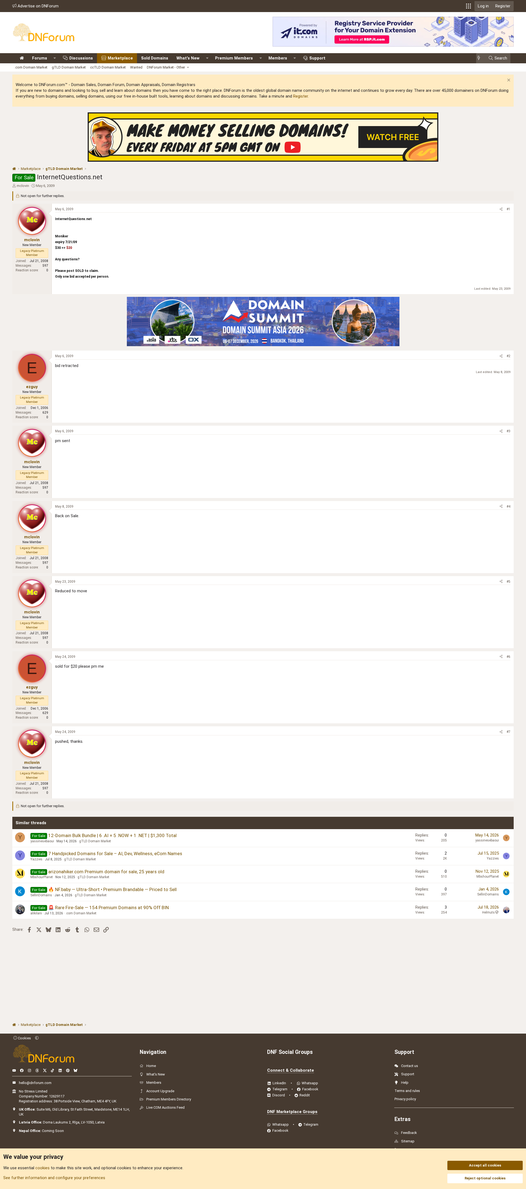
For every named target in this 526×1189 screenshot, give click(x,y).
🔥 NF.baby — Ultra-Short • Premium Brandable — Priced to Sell (112, 889)
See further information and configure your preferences (54, 1177)
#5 (508, 582)
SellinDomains (41, 895)
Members (277, 58)
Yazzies (36, 859)
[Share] (501, 209)
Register (300, 96)
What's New (187, 58)
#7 (508, 732)
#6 (508, 657)
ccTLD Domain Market (108, 67)
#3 (508, 431)
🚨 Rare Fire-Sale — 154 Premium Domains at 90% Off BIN (108, 907)
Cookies (24, 1038)
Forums (39, 58)
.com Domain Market (31, 67)
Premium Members (234, 58)
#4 (508, 506)
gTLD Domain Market (69, 67)
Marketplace (120, 58)
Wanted (136, 67)
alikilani (36, 913)
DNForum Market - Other (166, 67)
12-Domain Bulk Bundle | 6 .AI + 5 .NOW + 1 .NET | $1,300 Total (112, 835)
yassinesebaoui (42, 841)
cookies (42, 1167)
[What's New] (480, 58)
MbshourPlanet (41, 877)
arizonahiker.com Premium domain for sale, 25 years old (106, 871)
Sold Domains (154, 58)
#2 (508, 356)
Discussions (81, 58)
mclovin (23, 186)
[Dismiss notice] (508, 81)
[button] (468, 6)
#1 (508, 209)
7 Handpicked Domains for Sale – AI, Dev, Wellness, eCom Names (115, 853)
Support (317, 58)
